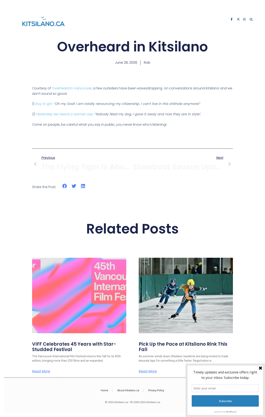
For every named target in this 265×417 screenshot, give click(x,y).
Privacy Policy (156, 390)
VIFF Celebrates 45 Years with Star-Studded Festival (74, 347)
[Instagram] (244, 19)
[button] (64, 186)
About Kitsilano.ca (128, 390)
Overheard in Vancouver (72, 88)
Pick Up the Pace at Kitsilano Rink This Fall (183, 347)
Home (104, 390)
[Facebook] (232, 19)
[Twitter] (238, 19)
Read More (41, 371)
